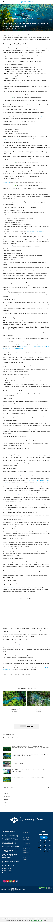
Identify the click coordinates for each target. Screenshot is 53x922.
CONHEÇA (25, 850)
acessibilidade (41, 56)
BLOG (24, 865)
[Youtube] (7, 896)
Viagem (5, 820)
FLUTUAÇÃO (26, 854)
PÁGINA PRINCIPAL (27, 848)
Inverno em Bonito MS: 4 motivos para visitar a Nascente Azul (28, 793)
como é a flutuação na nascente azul (17, 674)
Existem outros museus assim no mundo (11, 587)
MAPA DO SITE (26, 867)
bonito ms (6, 674)
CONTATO (25, 874)
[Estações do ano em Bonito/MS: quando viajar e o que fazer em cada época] (38, 698)
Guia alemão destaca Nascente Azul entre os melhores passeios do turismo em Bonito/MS (29, 778)
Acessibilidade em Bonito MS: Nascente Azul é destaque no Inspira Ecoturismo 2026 (29, 786)
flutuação (28, 674)
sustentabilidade (6, 182)
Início (6, 18)
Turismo (5, 817)
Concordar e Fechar (36, 920)
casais (26, 439)
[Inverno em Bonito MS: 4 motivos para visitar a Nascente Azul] (14, 698)
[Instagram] (4, 896)
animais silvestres (41, 116)
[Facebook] (17, 896)
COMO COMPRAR (26, 859)
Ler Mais (45, 920)
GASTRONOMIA (26, 870)
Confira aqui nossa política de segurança (35, 231)
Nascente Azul (7, 28)
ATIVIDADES (26, 852)
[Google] (13, 896)
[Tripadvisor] (10, 896)
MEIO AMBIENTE (26, 863)
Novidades (6, 815)
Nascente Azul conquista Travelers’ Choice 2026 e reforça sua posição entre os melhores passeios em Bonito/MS (30, 770)
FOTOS (24, 872)
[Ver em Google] (16, 738)
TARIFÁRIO (25, 856)
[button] (5, 702)
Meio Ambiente (7, 812)
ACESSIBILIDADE (26, 861)
